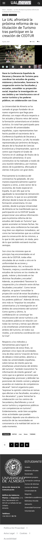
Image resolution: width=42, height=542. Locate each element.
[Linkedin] (27, 445)
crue (20, 434)
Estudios (9, 10)
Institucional (12, 15)
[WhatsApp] (22, 445)
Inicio (4, 10)
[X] (16, 445)
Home (26, 434)
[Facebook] (11, 445)
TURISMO (32, 434)
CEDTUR (14, 434)
